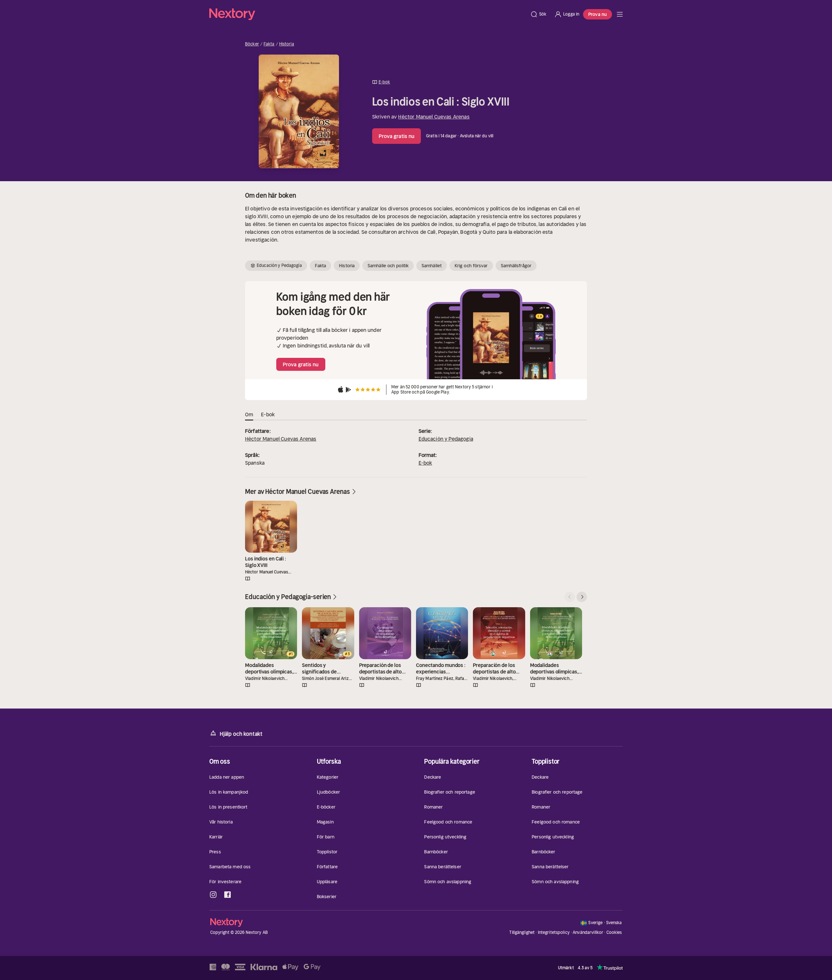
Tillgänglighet (522, 932)
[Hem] (367, 14)
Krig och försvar (471, 266)
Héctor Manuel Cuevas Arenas (433, 116)
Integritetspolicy (554, 932)
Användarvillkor (588, 932)
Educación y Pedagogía (446, 438)
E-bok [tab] (268, 414)
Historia (286, 44)
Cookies (614, 932)
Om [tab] (249, 414)
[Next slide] (582, 597)
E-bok (425, 462)
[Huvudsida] (620, 14)
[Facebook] (227, 894)
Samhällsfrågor (516, 266)
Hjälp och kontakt (241, 733)
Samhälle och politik (388, 266)
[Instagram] (213, 894)
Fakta (269, 44)
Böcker (252, 44)
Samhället (432, 266)
